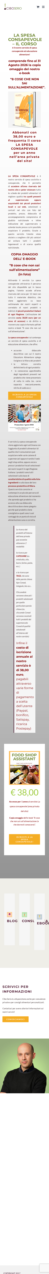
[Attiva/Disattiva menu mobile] (43, 6)
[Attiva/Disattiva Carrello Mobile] (38, 6)
